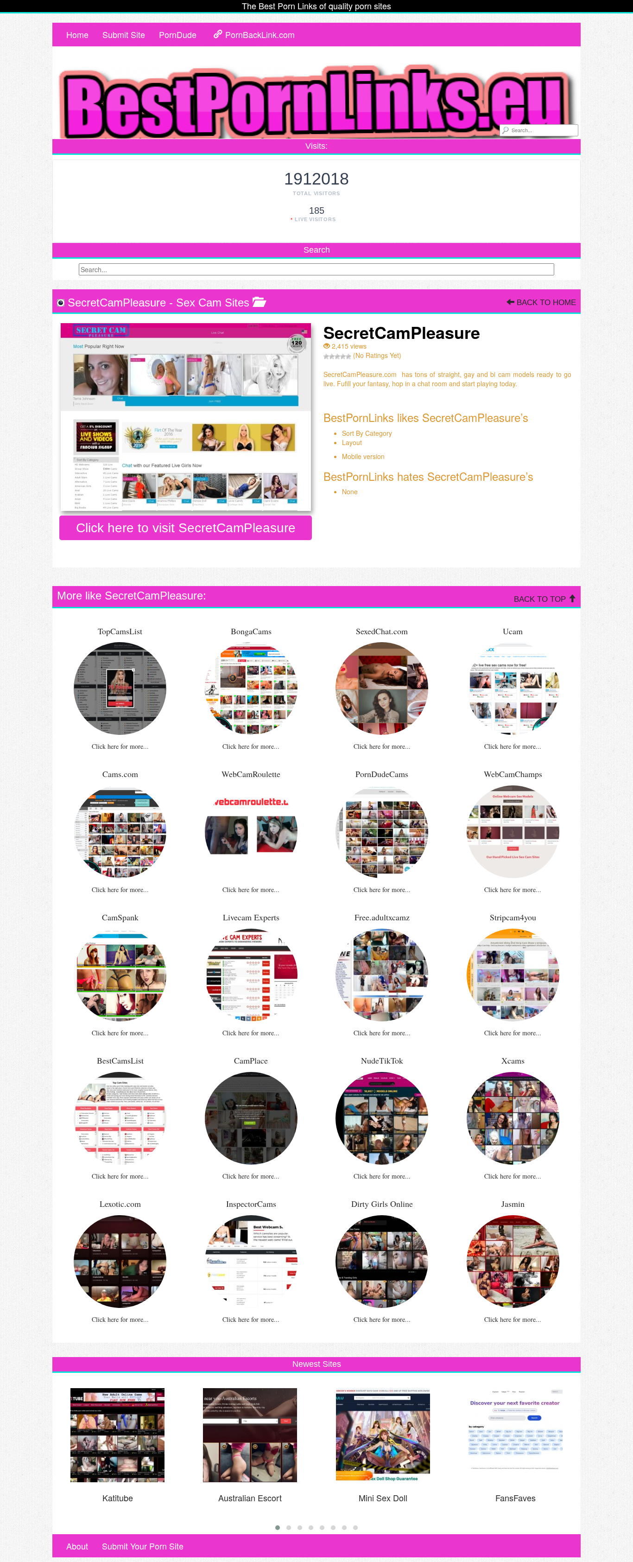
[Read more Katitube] (118, 1435)
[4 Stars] (343, 356)
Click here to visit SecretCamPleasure (186, 528)
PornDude (177, 34)
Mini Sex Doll (383, 1498)
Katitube (117, 1498)
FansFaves (515, 1498)
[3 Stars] (337, 356)
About (77, 1546)
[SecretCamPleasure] (185, 417)
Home (77, 34)
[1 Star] (326, 356)
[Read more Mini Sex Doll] (383, 1435)
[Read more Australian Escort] (250, 1435)
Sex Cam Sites (212, 302)
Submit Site (123, 34)
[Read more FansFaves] (516, 1435)
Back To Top (541, 599)
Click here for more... (120, 746)
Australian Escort (250, 1498)
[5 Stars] (348, 356)
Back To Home (545, 302)
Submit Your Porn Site (143, 1546)
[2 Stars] (332, 356)
